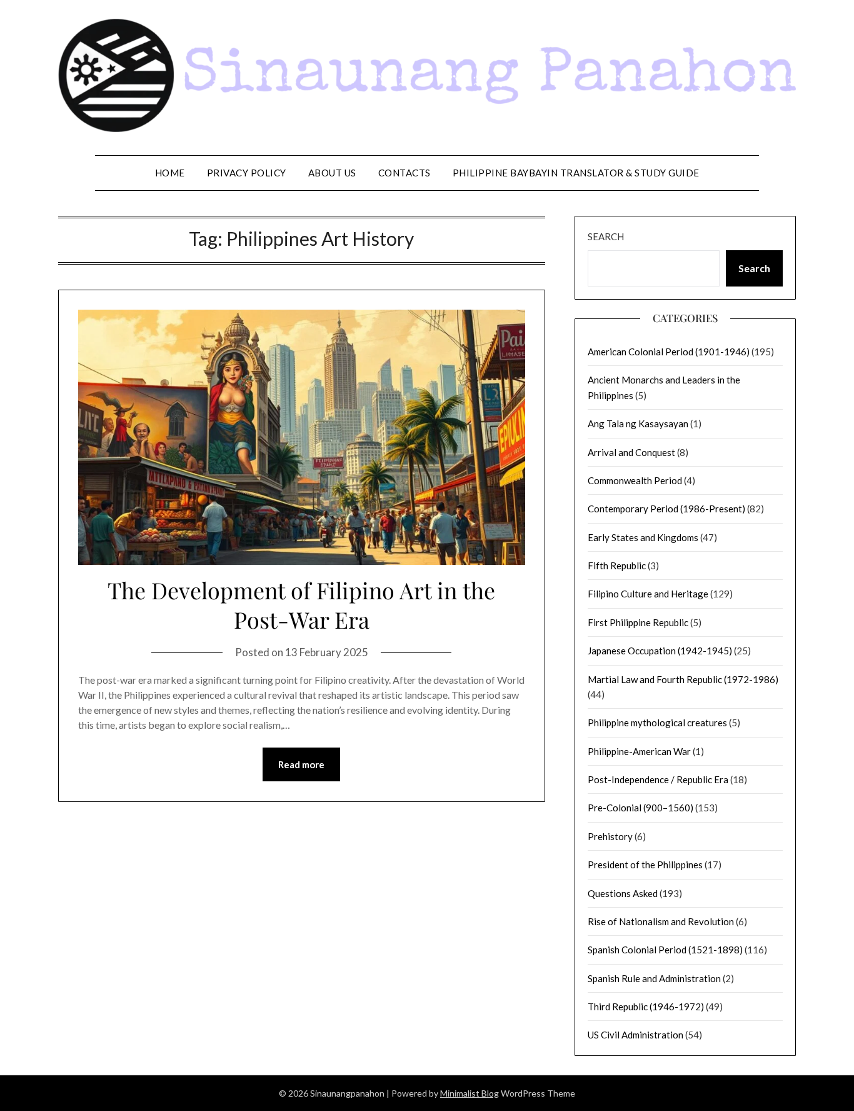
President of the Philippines (645, 864)
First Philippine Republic (638, 622)
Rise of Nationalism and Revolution (661, 921)
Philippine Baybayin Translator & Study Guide (576, 172)
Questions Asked (623, 893)
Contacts (404, 172)
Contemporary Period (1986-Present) (666, 508)
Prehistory (610, 836)
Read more (301, 764)
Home (170, 172)
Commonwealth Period (635, 480)
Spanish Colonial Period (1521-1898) (665, 949)
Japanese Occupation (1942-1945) (660, 650)
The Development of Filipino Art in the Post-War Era (301, 604)
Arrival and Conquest (631, 452)
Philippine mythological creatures (657, 722)
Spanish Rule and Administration (654, 978)
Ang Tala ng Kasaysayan (638, 423)
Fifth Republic (617, 565)
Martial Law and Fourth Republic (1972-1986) (683, 679)
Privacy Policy (246, 172)
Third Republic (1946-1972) (646, 1006)
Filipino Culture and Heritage (648, 593)
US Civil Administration (635, 1034)
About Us (332, 172)
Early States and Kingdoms (643, 537)
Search (606, 236)
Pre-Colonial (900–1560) (640, 807)
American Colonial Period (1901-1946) (669, 351)
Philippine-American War (639, 751)
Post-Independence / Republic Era (658, 779)
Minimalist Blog (469, 1093)
